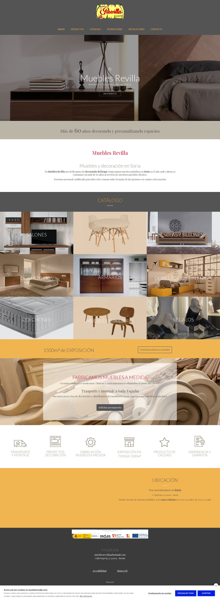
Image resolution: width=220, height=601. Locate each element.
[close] (216, 585)
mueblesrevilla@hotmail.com (110, 554)
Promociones (114, 29)
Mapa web (122, 570)
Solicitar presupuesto (110, 407)
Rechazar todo (186, 593)
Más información (86, 596)
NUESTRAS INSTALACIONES (155, 349)
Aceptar (206, 593)
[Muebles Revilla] (110, 19)
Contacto (156, 29)
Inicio (61, 29)
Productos (77, 29)
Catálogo (95, 29)
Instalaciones (136, 29)
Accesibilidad (99, 570)
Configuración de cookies (159, 593)
